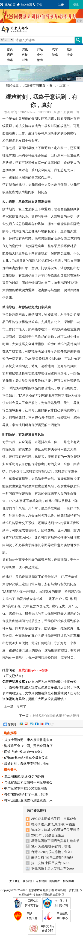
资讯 (25, 49)
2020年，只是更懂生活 (47, 835)
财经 (40, 49)
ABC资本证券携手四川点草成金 (53, 819)
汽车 (55, 49)
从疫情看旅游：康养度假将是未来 (28, 740)
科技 (25, 54)
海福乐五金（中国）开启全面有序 (28, 746)
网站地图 (54, 881)
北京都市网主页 (34, 85)
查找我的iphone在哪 (33, 670)
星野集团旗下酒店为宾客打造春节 (55, 841)
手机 (39, 4)
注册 (61, 4)
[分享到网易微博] (41, 723)
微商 (40, 60)
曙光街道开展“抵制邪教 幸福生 (53, 824)
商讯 (10, 60)
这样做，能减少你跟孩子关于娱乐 (55, 830)
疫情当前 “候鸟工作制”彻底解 (52, 857)
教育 (70, 49)
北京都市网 (35, 890)
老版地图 (41, 881)
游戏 (55, 54)
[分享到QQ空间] (21, 723)
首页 (10, 49)
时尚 (25, 60)
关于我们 (14, 881)
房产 (10, 54)
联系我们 (28, 881)
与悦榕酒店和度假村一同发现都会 (28, 782)
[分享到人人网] (36, 723)
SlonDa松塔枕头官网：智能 (51, 846)
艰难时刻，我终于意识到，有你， (28, 764)
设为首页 (9, 4)
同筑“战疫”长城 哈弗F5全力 (24, 752)
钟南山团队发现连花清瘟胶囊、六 (28, 800)
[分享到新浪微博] (26, 723)
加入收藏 (26, 4)
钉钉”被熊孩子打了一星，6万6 (26, 794)
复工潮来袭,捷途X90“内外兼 (24, 776)
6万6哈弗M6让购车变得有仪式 (26, 758)
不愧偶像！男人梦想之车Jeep (52, 868)
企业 (40, 54)
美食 (70, 54)
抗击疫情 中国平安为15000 (50, 863)
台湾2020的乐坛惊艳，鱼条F (52, 852)
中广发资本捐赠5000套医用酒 (25, 788)
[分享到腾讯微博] (31, 723)
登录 (76, 4)
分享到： (13, 724)
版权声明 (68, 881)
